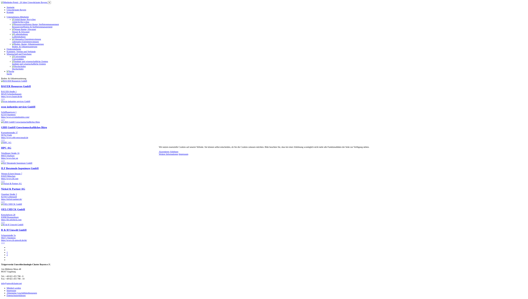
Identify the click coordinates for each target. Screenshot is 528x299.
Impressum (183, 154)
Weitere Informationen (168, 154)
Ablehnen (174, 152)
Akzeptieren (164, 152)
